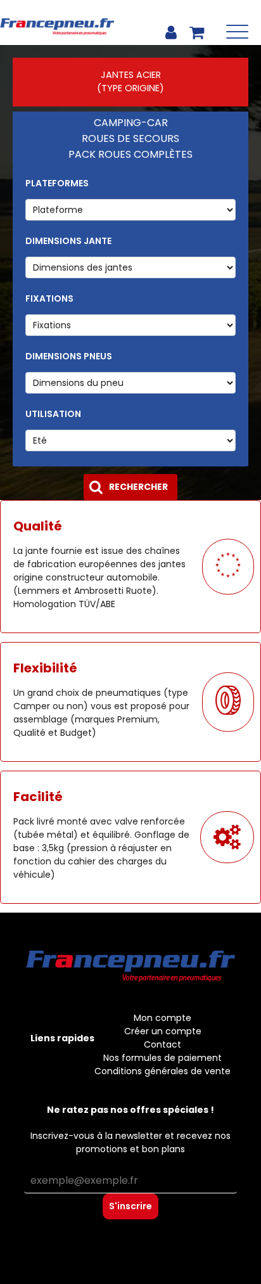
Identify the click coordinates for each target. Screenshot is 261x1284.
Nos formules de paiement (162, 1057)
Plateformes (57, 183)
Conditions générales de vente (162, 1071)
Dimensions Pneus (68, 356)
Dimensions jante (68, 240)
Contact (162, 1044)
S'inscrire (130, 1206)
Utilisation (53, 414)
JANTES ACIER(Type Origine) (130, 81)
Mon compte (162, 1017)
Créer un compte (162, 1031)
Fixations (49, 298)
